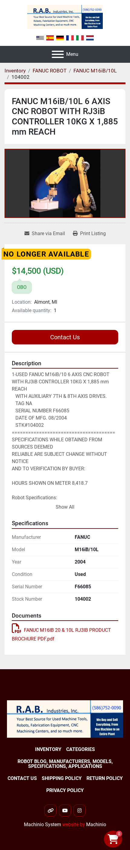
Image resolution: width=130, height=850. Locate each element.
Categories (80, 749)
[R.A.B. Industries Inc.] (65, 718)
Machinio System (42, 824)
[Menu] (58, 54)
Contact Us (65, 337)
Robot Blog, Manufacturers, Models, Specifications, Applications (65, 764)
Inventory (48, 749)
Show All (65, 507)
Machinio (96, 824)
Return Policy (104, 778)
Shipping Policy (62, 778)
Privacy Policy (65, 790)
